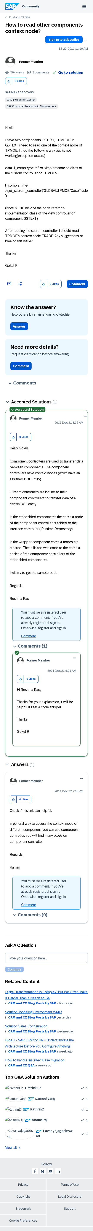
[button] (8, 81)
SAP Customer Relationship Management (31, 106)
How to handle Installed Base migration (34, 1060)
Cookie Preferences (23, 1220)
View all (11, 1147)
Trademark (23, 1208)
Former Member (31, 61)
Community (31, 6)
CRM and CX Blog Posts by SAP (32, 1003)
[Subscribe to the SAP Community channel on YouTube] (50, 1171)
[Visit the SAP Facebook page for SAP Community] (35, 1171)
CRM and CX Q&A (19, 17)
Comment (77, 284)
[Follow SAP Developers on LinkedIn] (58, 1171)
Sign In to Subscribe (64, 39)
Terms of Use (70, 1184)
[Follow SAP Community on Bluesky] (42, 1171)
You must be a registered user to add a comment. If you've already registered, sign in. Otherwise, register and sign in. (43, 620)
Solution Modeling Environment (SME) (33, 1012)
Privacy (23, 1184)
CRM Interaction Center (21, 99)
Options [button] (85, 40)
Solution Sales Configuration (26, 1026)
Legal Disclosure (70, 1196)
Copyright (23, 1196)
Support (70, 1208)
